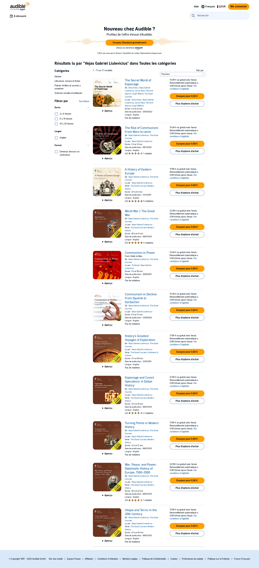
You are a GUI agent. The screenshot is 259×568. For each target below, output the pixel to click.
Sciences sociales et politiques (68, 93)
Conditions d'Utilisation (107, 559)
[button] (129, 43)
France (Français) (242, 559)
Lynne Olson (140, 91)
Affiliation (89, 559)
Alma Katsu (133, 88)
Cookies (173, 559)
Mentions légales (130, 559)
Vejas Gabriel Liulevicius (138, 135)
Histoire (58, 76)
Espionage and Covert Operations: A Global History (139, 381)
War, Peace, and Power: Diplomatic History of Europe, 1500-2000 (141, 468)
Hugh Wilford (138, 94)
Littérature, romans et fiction (67, 81)
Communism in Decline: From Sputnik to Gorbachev (141, 298)
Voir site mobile (56, 559)
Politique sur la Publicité (219, 559)
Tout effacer (84, 101)
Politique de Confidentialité (154, 559)
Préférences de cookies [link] (192, 559)
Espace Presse (73, 559)
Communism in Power (140, 253)
